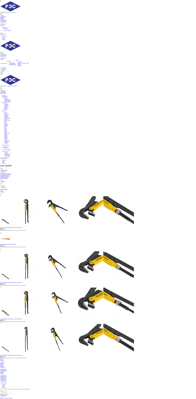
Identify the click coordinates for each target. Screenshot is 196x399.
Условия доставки (3, 376)
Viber (3, 37)
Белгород (6, 122)
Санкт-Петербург (7, 120)
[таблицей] (2, 179)
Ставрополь (6, 140)
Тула (5, 121)
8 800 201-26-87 (3, 56)
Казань (5, 128)
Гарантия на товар (3, 370)
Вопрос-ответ (2, 378)
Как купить (6, 98)
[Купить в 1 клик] (0, 194)
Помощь (1, 373)
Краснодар (6, 115)
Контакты (2, 366)
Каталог (1, 358)
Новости (1, 363)
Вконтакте (4, 36)
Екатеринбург (6, 114)
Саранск (5, 136)
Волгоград (6, 124)
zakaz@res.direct (4, 158)
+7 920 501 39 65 (3, 20)
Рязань (5, 135)
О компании (2, 362)
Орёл (5, 133)
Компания (6, 104)
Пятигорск (6, 134)
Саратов (5, 137)
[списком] (1, 179)
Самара (5, 119)
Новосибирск (6, 117)
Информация (2, 367)
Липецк (5, 131)
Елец (5, 127)
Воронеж (6, 125)
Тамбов (5, 142)
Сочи (5, 139)
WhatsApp (4, 39)
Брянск (5, 123)
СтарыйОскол (6, 141)
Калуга (5, 129)
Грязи (5, 126)
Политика (2, 372)
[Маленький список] (0, 180)
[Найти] (1, 14)
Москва (5, 116)
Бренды (1, 359)
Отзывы (1, 365)
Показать (2, 191)
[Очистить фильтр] (1, 190)
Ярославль (6, 143)
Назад (7, 103)
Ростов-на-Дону (7, 118)
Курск (5, 130)
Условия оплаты (3, 375)
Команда (1, 364)
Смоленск (6, 138)
